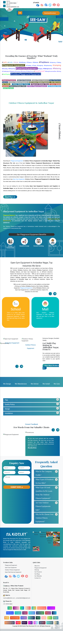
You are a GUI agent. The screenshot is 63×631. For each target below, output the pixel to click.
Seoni (30, 622)
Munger (56, 618)
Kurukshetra (51, 608)
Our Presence (38, 572)
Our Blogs (37, 574)
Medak (6, 618)
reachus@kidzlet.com (12, 7)
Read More (9, 197)
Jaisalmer (42, 622)
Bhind (56, 622)
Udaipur (25, 613)
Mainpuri (48, 613)
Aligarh (18, 622)
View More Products (52, 365)
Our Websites (38, 576)
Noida (9, 608)
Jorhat (49, 618)
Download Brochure (50, 13)
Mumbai (28, 608)
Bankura (24, 622)
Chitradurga (10, 613)
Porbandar (50, 622)
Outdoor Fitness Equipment (12, 345)
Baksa (54, 613)
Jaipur (34, 608)
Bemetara (31, 613)
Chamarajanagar (9, 622)
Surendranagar (42, 608)
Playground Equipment (17, 161)
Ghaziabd (16, 608)
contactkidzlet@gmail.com (23, 598)
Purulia (44, 618)
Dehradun (23, 618)
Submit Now (16, 487)
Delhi (22, 608)
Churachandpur (15, 618)
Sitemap (37, 570)
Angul (35, 622)
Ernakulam (31, 618)
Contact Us (38, 578)
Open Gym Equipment (19, 179)
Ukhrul (38, 618)
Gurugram (18, 613)
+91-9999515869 (11, 3)
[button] (4, 26)
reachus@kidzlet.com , (9, 598)
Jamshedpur (40, 613)
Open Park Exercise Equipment (30, 345)
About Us (37, 566)
